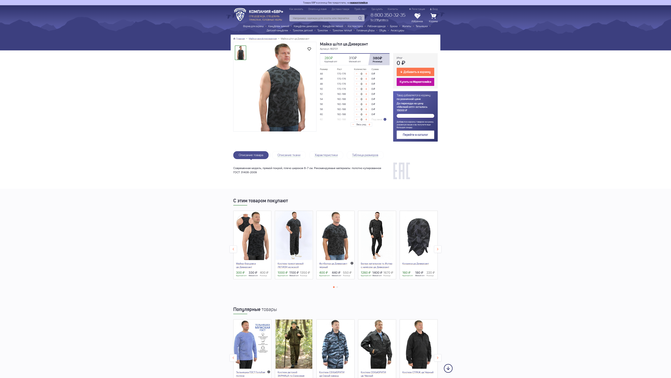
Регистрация (418, 9)
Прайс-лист (360, 9)
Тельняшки (422, 26)
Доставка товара (340, 9)
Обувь (382, 30)
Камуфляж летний (333, 26)
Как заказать (296, 9)
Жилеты (406, 26)
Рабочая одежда (376, 26)
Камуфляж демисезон (306, 26)
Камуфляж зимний (278, 26)
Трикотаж (322, 30)
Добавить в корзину (417, 72)
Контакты (393, 9)
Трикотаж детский (303, 30)
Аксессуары (397, 30)
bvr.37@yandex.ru (379, 20)
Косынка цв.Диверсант (415, 263)
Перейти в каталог (415, 134)
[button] (334, 287)
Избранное (417, 19)
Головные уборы (365, 30)
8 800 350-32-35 (388, 15)
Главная (240, 38)
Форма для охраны (253, 26)
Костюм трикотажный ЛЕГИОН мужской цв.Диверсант (291, 267)
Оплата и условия (317, 9)
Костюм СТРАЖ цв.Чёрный (418, 372)
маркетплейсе (359, 2)
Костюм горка (355, 26)
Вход (435, 9)
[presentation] (233, 249)
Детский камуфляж (277, 30)
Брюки (394, 26)
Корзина (433, 19)
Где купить (377, 9)
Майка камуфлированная (263, 38)
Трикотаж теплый (342, 30)
